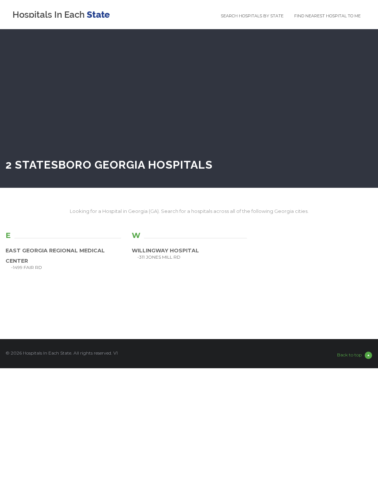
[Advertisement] (189, 101)
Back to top (349, 355)
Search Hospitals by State (252, 15)
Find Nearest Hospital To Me (327, 15)
